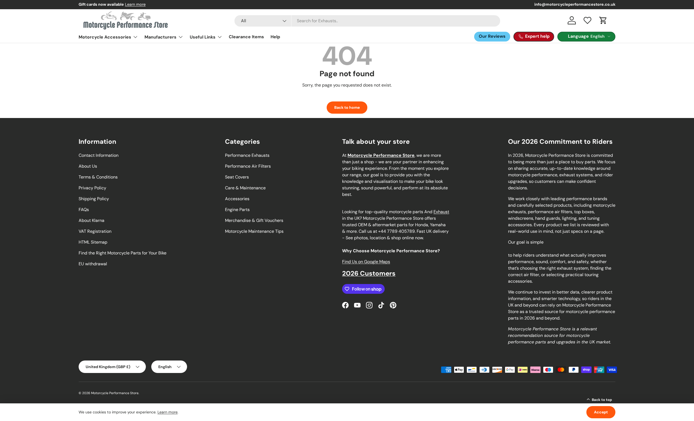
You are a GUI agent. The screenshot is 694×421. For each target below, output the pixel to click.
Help (275, 37)
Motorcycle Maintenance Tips (254, 231)
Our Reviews (492, 36)
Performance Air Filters (248, 166)
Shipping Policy (94, 199)
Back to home (347, 107)
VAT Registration (95, 231)
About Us (88, 166)
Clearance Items (246, 37)
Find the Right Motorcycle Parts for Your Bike (122, 253)
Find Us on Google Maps (366, 261)
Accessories (237, 199)
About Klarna (91, 220)
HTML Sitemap (93, 242)
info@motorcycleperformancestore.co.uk (574, 4)
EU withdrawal (93, 264)
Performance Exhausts (247, 155)
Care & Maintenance (245, 188)
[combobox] (367, 21)
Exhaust (441, 212)
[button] (603, 20)
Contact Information (98, 155)
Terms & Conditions (98, 177)
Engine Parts (237, 209)
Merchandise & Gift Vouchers (254, 220)
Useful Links (203, 37)
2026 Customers (369, 273)
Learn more (135, 4)
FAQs (84, 209)
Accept (601, 412)
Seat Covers (237, 177)
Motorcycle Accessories (105, 37)
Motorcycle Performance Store (115, 393)
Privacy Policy (92, 188)
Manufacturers (160, 37)
